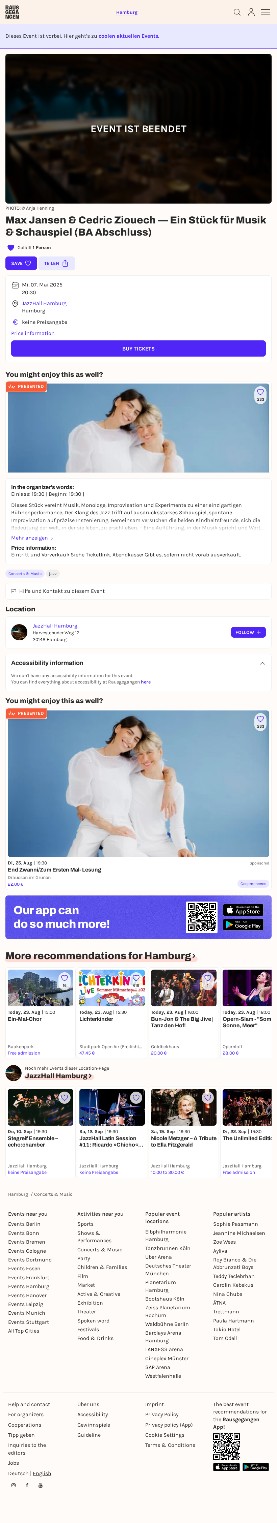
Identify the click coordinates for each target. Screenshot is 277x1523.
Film (82, 1276)
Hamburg (18, 1194)
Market (86, 1285)
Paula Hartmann (233, 1320)
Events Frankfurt (28, 1277)
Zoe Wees (224, 1242)
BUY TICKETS (138, 348)
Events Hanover (27, 1295)
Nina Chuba (228, 1294)
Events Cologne (27, 1251)
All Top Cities (23, 1331)
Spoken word (93, 1320)
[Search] (237, 12)
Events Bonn (23, 1233)
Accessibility (92, 1414)
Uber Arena (158, 1257)
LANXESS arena (164, 1349)
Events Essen (24, 1268)
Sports (85, 1224)
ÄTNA (219, 1303)
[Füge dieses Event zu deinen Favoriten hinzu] (64, 1098)
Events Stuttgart (28, 1322)
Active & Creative (98, 1294)
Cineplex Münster (166, 1358)
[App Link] (226, 1446)
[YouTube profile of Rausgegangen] (40, 1485)
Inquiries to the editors (27, 1449)
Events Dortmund (30, 1259)
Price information (33, 333)
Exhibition (90, 1303)
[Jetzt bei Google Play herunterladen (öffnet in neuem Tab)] (243, 925)
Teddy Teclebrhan (234, 1276)
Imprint (154, 1404)
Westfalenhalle (163, 1376)
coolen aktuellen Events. (129, 36)
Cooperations (24, 1425)
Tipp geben (21, 1435)
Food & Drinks (95, 1338)
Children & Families (102, 1267)
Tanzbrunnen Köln (168, 1248)
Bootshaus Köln (164, 1299)
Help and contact (29, 1404)
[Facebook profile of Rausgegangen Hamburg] (27, 1485)
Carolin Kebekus (233, 1285)
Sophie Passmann (235, 1224)
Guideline (89, 1435)
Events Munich (26, 1313)
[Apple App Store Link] (226, 1467)
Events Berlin (24, 1224)
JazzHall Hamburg (44, 303)
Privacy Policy (161, 1414)
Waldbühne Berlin (167, 1324)
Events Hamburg (28, 1286)
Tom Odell (225, 1338)
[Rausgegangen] (12, 12)
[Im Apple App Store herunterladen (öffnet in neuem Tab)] (243, 910)
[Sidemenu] (265, 12)
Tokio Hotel (227, 1329)
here (146, 682)
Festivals (88, 1329)
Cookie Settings (164, 1435)
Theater (86, 1311)
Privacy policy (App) (169, 1425)
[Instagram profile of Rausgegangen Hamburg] (13, 1485)
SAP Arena (157, 1367)
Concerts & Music (25, 573)
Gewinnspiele (93, 1425)
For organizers (26, 1414)
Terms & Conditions (170, 1445)
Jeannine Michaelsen (239, 1233)
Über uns (88, 1404)
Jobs (13, 1463)
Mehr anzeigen (29, 538)
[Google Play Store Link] (256, 1467)
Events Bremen (26, 1242)
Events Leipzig (25, 1304)
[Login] (251, 12)
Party (83, 1258)
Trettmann (226, 1311)
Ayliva (220, 1251)
